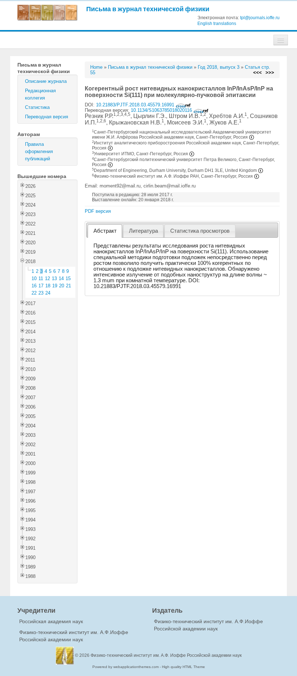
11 (40, 278)
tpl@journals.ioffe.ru (260, 17)
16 (34, 285)
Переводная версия (46, 116)
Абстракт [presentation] (105, 231)
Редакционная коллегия (40, 94)
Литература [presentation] (143, 231)
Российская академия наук (51, 621)
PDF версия (98, 211)
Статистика (37, 107)
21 (68, 285)
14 (61, 278)
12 (47, 278)
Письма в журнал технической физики (147, 9)
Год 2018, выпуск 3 (218, 67)
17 (40, 285)
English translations (216, 23)
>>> (269, 72)
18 (47, 285)
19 (54, 285)
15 (68, 278)
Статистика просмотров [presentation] (200, 231)
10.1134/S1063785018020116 (162, 110)
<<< (257, 72)
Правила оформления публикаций (39, 151)
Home (96, 67)
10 (34, 278)
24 (47, 293)
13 (54, 278)
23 (40, 293)
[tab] (105, 231)
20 (61, 285)
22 (34, 293)
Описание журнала (46, 81)
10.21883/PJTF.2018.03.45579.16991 (136, 104)
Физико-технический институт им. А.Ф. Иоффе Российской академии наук (166, 655)
